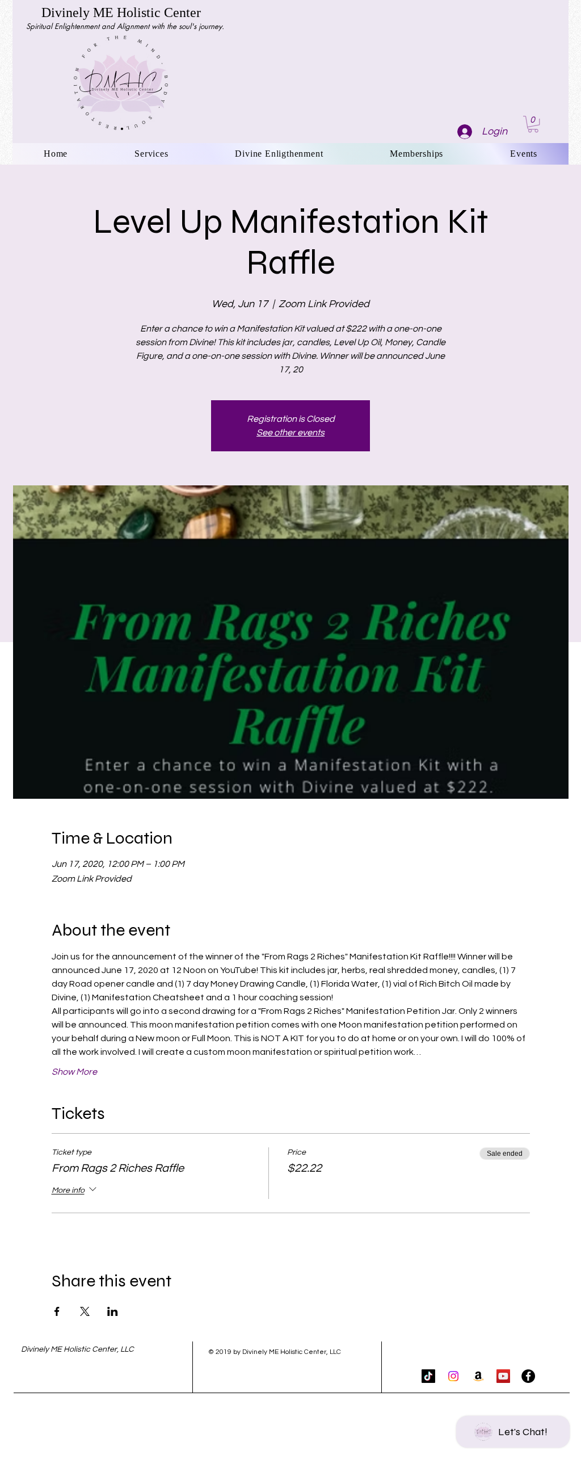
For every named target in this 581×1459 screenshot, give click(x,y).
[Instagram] (453, 1376)
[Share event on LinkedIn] (112, 1311)
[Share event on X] (84, 1311)
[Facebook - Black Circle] (528, 1376)
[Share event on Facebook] (57, 1311)
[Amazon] (478, 1376)
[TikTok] (428, 1376)
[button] (533, 124)
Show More (74, 1071)
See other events (290, 432)
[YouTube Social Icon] (503, 1376)
